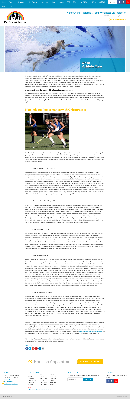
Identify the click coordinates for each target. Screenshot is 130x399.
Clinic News (44, 2)
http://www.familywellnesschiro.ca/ (90, 331)
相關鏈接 (4, 6)
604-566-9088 (8, 381)
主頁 (68, 2)
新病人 (94, 2)
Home (4, 2)
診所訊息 (102, 2)
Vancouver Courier (123, 396)
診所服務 (84, 2)
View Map (7, 379)
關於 (74, 2)
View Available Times (89, 362)
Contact (61, 2)
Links (53, 2)
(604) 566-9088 (117, 19)
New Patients (33, 2)
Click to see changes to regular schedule (40, 389)
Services (21, 2)
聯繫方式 (14, 6)
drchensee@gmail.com (11, 384)
